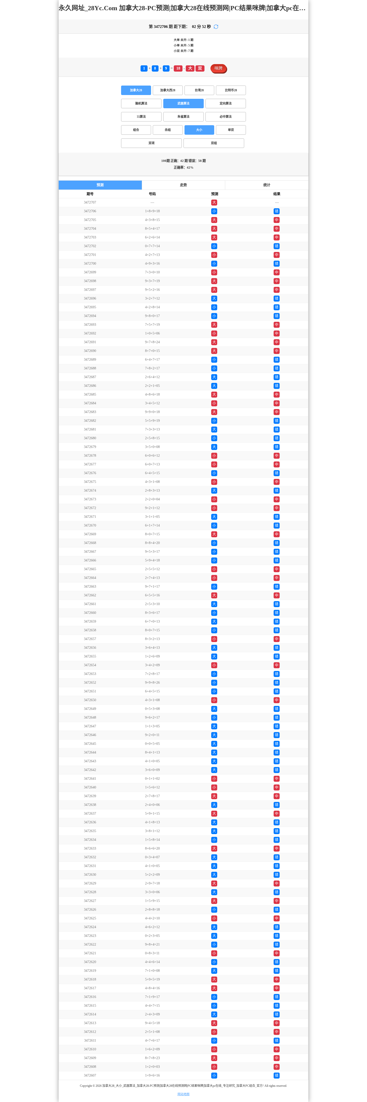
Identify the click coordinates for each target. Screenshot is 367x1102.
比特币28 (231, 90)
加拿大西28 (167, 90)
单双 (231, 130)
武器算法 (183, 103)
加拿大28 (136, 90)
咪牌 (218, 68)
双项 (152, 143)
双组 (214, 143)
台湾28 (199, 90)
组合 (136, 130)
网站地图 (183, 1094)
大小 (199, 130)
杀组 (168, 130)
